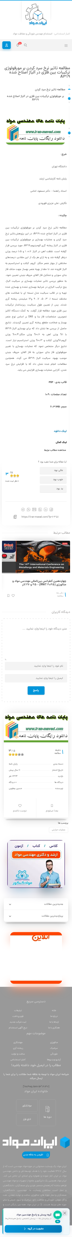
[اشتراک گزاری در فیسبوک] (51, 509)
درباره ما (54, 1016)
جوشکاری (17, 1042)
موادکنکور (27, 1106)
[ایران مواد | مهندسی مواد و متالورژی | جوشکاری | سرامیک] (36, 14)
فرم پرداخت (17, 1016)
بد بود (59, 489)
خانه (54, 1010)
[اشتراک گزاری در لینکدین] (45, 509)
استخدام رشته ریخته (42, 34)
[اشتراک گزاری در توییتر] (40, 509)
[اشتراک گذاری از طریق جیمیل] (34, 509)
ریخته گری (18, 1048)
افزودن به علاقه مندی (33, 1155)
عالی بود (58, 470)
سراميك (54, 1048)
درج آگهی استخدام (18, 1028)
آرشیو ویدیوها (54, 1060)
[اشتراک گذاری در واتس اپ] (28, 509)
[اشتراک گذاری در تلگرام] (23, 509)
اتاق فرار (27, 1119)
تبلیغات (18, 1010)
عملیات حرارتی (58, 830)
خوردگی (54, 1054)
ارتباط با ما (54, 1022)
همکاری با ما (54, 1028)
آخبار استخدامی (18, 1060)
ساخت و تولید (18, 1054)
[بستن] (65, 1213)
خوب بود (58, 480)
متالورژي (54, 1042)
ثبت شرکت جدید (18, 1022)
